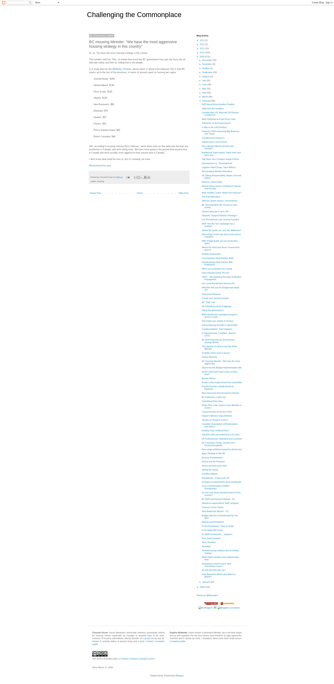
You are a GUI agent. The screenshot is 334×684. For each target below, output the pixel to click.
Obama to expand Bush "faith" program (220, 503)
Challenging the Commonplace (134, 14)
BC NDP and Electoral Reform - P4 (218, 499)
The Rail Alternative (211, 197)
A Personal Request (211, 294)
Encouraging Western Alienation (217, 171)
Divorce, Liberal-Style (212, 182)
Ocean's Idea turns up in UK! (215, 211)
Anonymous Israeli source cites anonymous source (216, 565)
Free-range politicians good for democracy (222, 449)
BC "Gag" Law (208, 302)
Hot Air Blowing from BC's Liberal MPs (220, 325)
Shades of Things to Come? (215, 420)
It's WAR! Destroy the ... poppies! (217, 534)
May (204, 89)
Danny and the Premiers (213, 461)
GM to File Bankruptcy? (213, 310)
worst (113, 53)
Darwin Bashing (209, 357)
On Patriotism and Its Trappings (216, 306)
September (207, 72)
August (205, 76)
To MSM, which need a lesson (216, 353)
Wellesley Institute (121, 69)
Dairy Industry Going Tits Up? (215, 273)
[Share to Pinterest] (148, 177)
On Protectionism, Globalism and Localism (222, 439)
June (204, 84)
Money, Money (209, 378)
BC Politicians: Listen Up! (214, 397)
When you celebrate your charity (217, 269)
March (205, 97)
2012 (202, 44)
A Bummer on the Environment (216, 123)
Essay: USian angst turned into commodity (222, 382)
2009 (202, 57)
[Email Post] (128, 177)
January (206, 582)
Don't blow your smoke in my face (217, 321)
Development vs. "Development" (217, 163)
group (147, 638)
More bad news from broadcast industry (220, 393)
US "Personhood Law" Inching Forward (220, 219)
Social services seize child (214, 466)
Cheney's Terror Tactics (213, 507)
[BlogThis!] (139, 177)
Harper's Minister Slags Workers (217, 416)
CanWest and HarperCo (213, 138)
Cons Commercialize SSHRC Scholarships (216, 487)
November (207, 64)
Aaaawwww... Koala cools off (215, 478)
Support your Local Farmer (214, 142)
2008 (202, 587)
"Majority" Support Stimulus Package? (219, 215)
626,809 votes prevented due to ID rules (221, 434)
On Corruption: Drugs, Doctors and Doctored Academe (218, 444)
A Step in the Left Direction (214, 127)
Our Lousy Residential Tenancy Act (218, 283)
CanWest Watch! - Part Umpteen (217, 329)
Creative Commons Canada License (137, 659)
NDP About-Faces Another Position (218, 104)
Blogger (179, 675)
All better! (206, 546)
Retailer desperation (211, 254)
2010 (202, 52)
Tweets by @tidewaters (207, 595)
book (142, 641)
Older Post (183, 193)
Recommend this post (100, 165)
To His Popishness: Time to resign (218, 526)
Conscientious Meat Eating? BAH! (218, 258)
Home (140, 193)
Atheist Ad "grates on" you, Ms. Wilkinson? (221, 230)
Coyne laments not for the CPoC (217, 412)
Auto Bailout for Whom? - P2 (215, 511)
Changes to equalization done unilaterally (221, 482)
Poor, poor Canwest (211, 538)
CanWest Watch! (209, 474)
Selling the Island (210, 470)
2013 (202, 40)
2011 (202, 48)
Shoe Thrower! (209, 542)
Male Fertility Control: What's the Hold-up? (221, 193)
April (204, 93)
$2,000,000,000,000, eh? (214, 570)
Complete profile (177, 641)
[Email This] (135, 177)
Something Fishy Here (212, 401)
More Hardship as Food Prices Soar (219, 119)
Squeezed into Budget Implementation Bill (221, 367)
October (206, 68)
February (206, 101)
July (204, 80)
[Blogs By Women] (215, 608)
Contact (149, 641)
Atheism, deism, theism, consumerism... (220, 201)
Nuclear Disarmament (212, 457)
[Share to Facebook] (145, 177)
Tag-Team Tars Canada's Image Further (220, 159)
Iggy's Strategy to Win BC (213, 453)
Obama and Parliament (213, 522)
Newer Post (95, 193)
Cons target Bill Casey (212, 530)
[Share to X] (142, 177)
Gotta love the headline (213, 108)
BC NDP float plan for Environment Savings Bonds (218, 341)
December (207, 60)
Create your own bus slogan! (215, 298)
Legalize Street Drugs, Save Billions (219, 167)
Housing (100, 181)
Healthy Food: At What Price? (215, 430)
